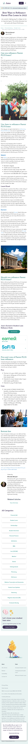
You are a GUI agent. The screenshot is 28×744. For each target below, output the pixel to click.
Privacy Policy (5, 685)
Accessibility (4, 673)
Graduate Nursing (14, 603)
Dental (14, 561)
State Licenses (5, 688)
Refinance (14, 577)
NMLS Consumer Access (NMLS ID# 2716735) (11, 691)
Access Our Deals (9, 627)
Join (21, 3)
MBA (14, 546)
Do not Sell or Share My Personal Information (12, 693)
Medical (14, 556)
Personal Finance (14, 535)
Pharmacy (14, 572)
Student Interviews (14, 530)
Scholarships (14, 525)
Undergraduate (14, 566)
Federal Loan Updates (14, 587)
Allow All (14, 737)
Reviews (3, 670)
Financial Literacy (9, 28)
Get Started (14, 331)
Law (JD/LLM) (14, 551)
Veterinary (14, 592)
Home (2, 28)
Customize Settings (14, 733)
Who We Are (4, 667)
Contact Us (4, 676)
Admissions (14, 541)
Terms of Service (9, 740)
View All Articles (14, 503)
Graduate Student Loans (20, 667)
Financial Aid (14, 515)
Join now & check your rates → (20, 8)
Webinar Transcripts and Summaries (14, 582)
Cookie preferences (6, 696)
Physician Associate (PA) (14, 597)
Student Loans (17, 28)
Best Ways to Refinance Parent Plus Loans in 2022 (13, 29)
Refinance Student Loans (20, 675)
